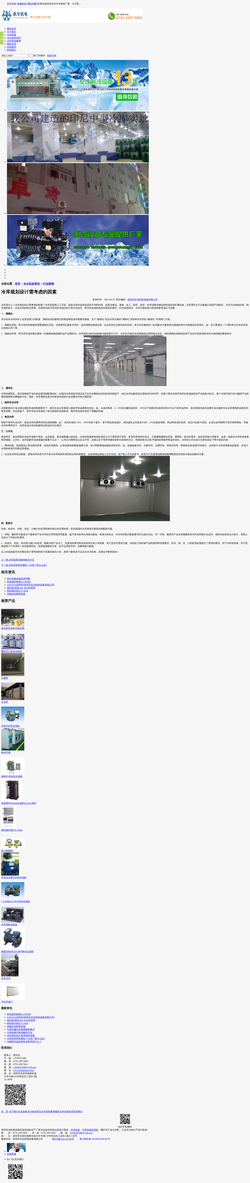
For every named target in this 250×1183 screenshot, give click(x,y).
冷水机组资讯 (14, 38)
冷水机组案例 (14, 41)
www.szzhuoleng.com (23, 1070)
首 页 (4, 1111)
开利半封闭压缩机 (10, 726)
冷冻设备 (11, 35)
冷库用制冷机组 (9, 924)
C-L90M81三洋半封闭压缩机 (15, 901)
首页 (17, 283)
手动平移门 (7, 1002)
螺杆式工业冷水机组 (11, 651)
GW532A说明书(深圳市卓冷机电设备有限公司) (31, 585)
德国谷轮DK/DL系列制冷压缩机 (17, 951)
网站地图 (32, 3)
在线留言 (11, 47)
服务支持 (11, 44)
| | (22, 3)
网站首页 (11, 28)
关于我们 (11, 31)
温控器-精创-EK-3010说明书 (21, 588)
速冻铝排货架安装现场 (12, 628)
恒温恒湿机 (92, 1130)
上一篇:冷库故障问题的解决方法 (17, 560)
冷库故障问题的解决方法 (19, 1032)
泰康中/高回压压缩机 (12, 776)
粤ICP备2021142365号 (63, 1139)
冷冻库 (4, 702)
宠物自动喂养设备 (16, 594)
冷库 (56, 1130)
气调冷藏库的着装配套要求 (21, 1029)
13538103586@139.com (24, 1067)
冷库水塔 (5, 978)
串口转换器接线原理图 (18, 578)
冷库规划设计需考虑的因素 (21, 1035)
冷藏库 (4, 678)
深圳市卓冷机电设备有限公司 (142, 299)
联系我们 (11, 50)
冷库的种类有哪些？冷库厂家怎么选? (26, 1038)
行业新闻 (48, 283)
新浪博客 (11, 3)
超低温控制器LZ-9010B (19, 581)
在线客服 (11, 1154)
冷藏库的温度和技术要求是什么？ (24, 1041)
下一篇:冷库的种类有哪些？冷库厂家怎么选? (24, 565)
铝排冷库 (51, 55)
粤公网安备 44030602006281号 (94, 1139)
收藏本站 (21, 3)
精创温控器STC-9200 (17, 591)
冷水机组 (75, 1130)
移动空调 (5, 752)
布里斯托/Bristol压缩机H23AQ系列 (18, 803)
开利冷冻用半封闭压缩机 (14, 877)
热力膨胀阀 (7, 850)
